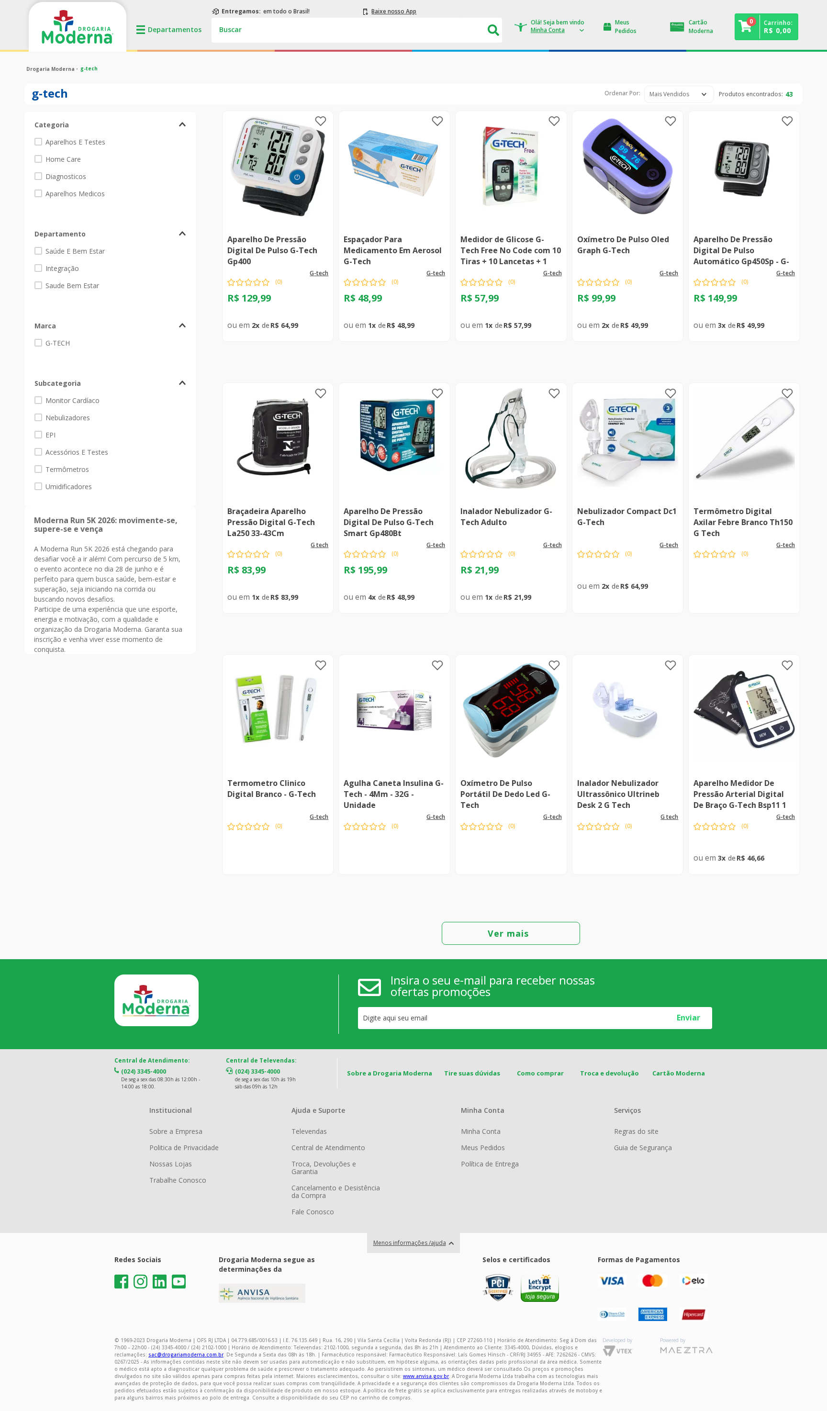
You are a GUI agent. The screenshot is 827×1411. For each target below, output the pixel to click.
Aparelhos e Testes (75, 141)
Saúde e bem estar (75, 251)
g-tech (89, 68)
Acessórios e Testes (76, 452)
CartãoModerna (701, 26)
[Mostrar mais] (511, 933)
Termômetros (67, 469)
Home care (63, 159)
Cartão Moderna (678, 1073)
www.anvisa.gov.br (426, 1376)
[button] (110, 124)
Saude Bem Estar (72, 285)
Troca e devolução (609, 1073)
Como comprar (540, 1073)
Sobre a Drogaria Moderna (389, 1073)
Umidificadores (68, 486)
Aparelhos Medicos (75, 193)
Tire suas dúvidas (472, 1073)
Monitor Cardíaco (72, 400)
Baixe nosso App (393, 11)
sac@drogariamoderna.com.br (186, 1354)
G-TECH (57, 342)
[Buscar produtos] (493, 30)
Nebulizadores (67, 417)
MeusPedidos (626, 26)
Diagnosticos (65, 176)
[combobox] (357, 30)
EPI (50, 434)
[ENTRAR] (548, 26)
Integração (62, 268)
